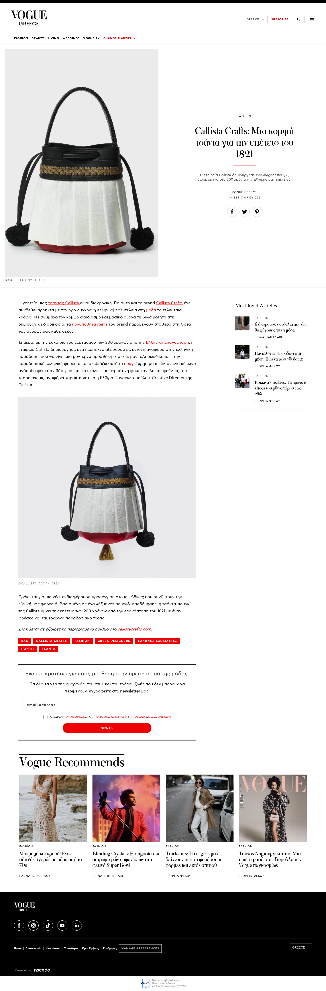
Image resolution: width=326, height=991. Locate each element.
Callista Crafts (169, 303)
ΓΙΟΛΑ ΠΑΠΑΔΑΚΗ (269, 337)
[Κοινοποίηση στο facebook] (232, 213)
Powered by (23, 970)
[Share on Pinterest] (257, 213)
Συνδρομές (110, 948)
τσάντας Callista (64, 303)
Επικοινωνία (33, 948)
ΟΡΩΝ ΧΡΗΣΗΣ (76, 717)
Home (18, 948)
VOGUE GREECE (244, 192)
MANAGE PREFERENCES (140, 948)
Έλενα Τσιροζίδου (34, 876)
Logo (63, 908)
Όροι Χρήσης (90, 948)
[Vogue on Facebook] (19, 924)
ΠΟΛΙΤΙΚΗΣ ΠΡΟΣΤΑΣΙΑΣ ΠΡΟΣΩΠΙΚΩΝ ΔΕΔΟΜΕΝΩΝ (132, 717)
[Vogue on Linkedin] (77, 924)
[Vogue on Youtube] (62, 924)
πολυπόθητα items (90, 324)
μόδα (151, 310)
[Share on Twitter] (244, 213)
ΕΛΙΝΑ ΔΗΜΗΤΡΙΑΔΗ (108, 876)
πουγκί (130, 363)
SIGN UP (107, 728)
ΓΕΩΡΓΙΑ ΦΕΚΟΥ (267, 366)
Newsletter (52, 948)
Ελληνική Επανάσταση (167, 342)
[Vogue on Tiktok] (48, 924)
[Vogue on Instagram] (33, 924)
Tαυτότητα (71, 948)
